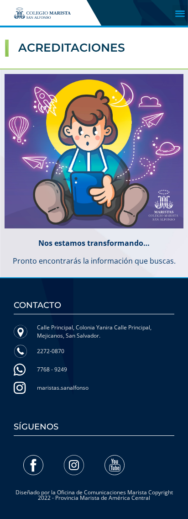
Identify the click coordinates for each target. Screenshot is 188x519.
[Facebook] (33, 465)
